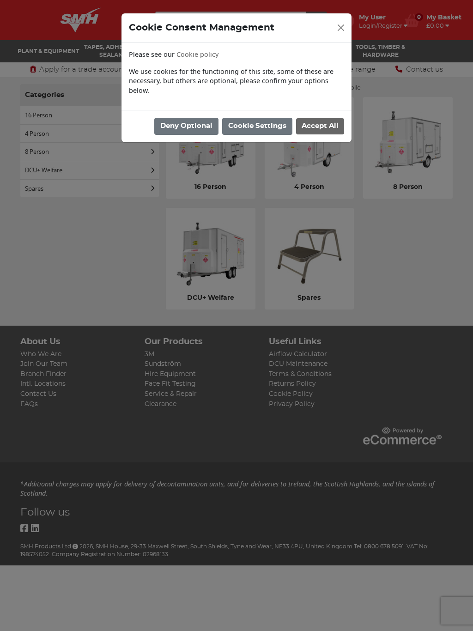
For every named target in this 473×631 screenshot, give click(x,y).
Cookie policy (197, 54)
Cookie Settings (257, 125)
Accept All (320, 125)
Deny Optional (186, 125)
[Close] (341, 28)
